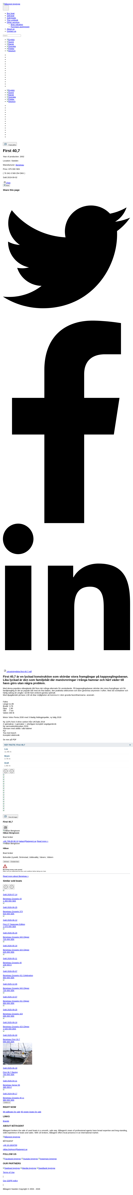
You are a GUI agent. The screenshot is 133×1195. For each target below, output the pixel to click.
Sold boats (11, 18)
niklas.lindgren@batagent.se (15, 1149)
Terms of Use (9, 1172)
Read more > (42, 841)
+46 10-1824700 (10, 1145)
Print (8, 183)
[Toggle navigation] (6, 7)
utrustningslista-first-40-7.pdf (19, 671)
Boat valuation (17, 24)
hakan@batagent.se (27, 841)
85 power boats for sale (31, 1112)
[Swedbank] (46, 1168)
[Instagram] (47, 1159)
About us (11, 29)
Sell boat (10, 16)
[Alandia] (28, 1168)
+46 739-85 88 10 (10, 841)
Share (7, 185)
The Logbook (12, 20)
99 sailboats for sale (11, 1112)
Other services (13, 22)
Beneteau (20, 165)
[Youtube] (29, 1159)
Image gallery (12, 145)
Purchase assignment (20, 27)
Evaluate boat (15, 861)
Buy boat (11, 13)
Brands (6, 1121)
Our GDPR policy (10, 1181)
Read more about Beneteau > (16, 876)
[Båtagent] (11, 4)
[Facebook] (12, 1159)
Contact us (11, 31)
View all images (12, 817)
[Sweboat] (11, 1168)
